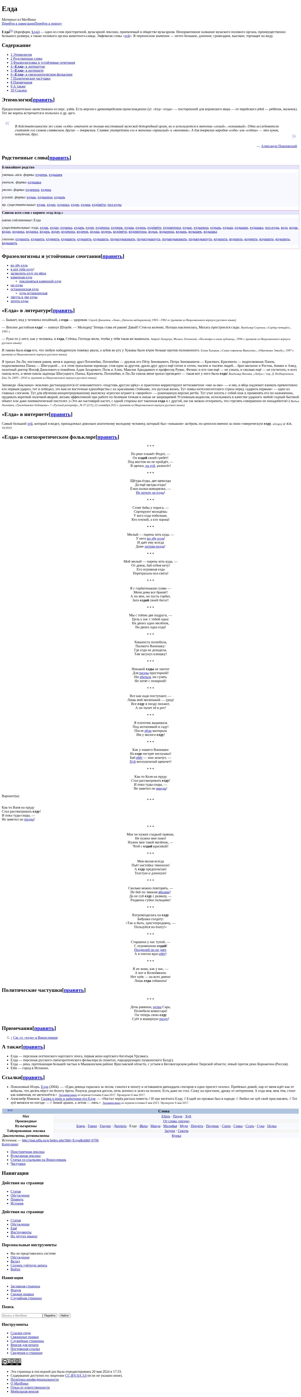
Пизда (177, 1116)
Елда (44, 1087)
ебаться (145, 677)
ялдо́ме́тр (120, 231)
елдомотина (172, 227)
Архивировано (68, 1095)
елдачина (32, 190)
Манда (155, 1126)
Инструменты (21, 1232)
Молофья (170, 1126)
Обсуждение (20, 1195)
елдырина (45, 197)
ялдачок (82, 231)
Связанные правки (25, 1337)
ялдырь (181, 231)
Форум (16, 1290)
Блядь (80, 1126)
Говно (92, 1126)
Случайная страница (26, 1298)
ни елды (17, 285)
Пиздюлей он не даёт (150, 950)
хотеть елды (19, 301)
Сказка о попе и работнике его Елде (68, 1098)
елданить (22, 239)
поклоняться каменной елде (40, 281)
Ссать (249, 1126)
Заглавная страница (25, 1286)
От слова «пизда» (176, 1121)
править (43, 100)
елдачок (41, 175)
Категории (10, 1144)
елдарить (37, 239)
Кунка (176, 1136)
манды (161, 788)
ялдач (55, 231)
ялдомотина (138, 231)
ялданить (220, 239)
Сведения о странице (27, 1353)
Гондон (105, 1126)
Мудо (184, 1126)
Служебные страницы (27, 1341)
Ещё (14, 1228)
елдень (46, 190)
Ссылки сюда (21, 1333)
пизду (163, 1019)
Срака (238, 1126)
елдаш (85, 205)
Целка (272, 1126)
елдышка (34, 182)
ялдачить (251, 239)
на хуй (150, 466)
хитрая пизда (154, 546)
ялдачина (68, 231)
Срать (226, 1126)
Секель (183, 1131)
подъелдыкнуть (148, 239)
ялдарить (236, 239)
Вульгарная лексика (26, 1156)
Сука (260, 1126)
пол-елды (115, 205)
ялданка (18, 231)
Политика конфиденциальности (35, 1379)
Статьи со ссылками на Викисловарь (38, 1160)
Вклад (15, 1261)
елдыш (228, 227)
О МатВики (19, 1383)
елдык (31, 197)
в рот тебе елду (22, 269)
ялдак (293, 227)
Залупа (170, 1131)
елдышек (55, 175)
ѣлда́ (35, 32)
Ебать (166, 1116)
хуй (127, 36)
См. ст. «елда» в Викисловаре (35, 1037)
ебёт (139, 757)
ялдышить (9, 243)
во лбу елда (19, 265)
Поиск (8, 1306)
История (17, 1203)
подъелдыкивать (122, 239)
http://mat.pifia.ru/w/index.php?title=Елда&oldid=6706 (60, 1140)
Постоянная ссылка (25, 1349)
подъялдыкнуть (200, 239)
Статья (16, 1191)
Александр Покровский (279, 146)
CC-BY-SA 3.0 (76, 1375)
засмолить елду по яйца (28, 273)
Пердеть (197, 1126)
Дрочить (120, 1126)
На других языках (24, 1236)
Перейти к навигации (18, 23)
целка (157, 1007)
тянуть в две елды (24, 297)
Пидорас (212, 1126)
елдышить (100, 239)
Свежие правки (22, 1294)
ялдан (6, 231)
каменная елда (21, 277)
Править (17, 1199)
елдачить (52, 239)
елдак (41, 205)
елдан (51, 205)
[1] (11, 30)
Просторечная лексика (28, 1152)
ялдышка (210, 231)
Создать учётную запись (29, 1265)
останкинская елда (25, 289)
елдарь (79, 227)
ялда (284, 227)
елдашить (68, 239)
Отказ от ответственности (30, 1387)
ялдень (106, 231)
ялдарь (45, 231)
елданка (63, 205)
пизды (144, 673)
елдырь (59, 197)
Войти (15, 1269)
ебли (148, 731)
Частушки (18, 1164)
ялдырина (166, 231)
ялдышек (195, 231)
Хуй (133, 761)
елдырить (84, 239)
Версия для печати (25, 1345)
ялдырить (282, 239)
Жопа (143, 1126)
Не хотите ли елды (150, 492)
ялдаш (94, 231)
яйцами (164, 892)
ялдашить (266, 239)
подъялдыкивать (174, 239)
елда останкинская (33, 293)
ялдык (153, 231)
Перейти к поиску (48, 23)
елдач (75, 205)
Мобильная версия (25, 1391)
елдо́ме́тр (99, 205)
